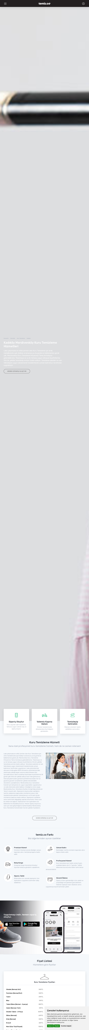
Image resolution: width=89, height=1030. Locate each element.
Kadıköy (29, 338)
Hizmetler (12, 338)
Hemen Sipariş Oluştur (16, 371)
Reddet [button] (57, 1026)
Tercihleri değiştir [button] (66, 1026)
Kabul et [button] (50, 1026)
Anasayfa (6, 338)
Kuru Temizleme (21, 338)
